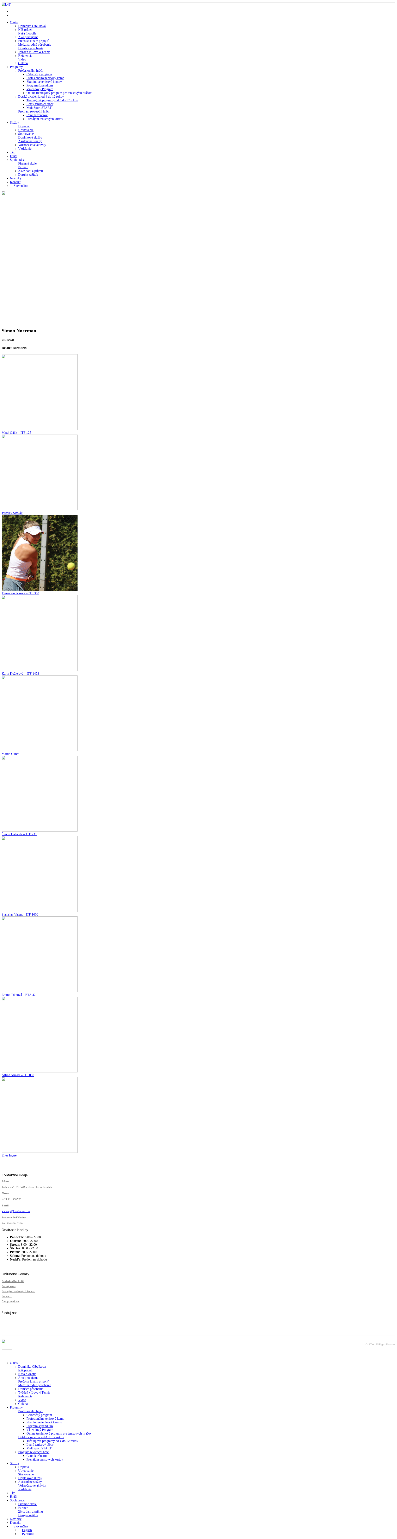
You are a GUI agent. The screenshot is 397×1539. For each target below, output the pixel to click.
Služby (14, 122)
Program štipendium (39, 85)
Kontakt (15, 182)
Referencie (25, 55)
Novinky (16, 178)
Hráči (13, 156)
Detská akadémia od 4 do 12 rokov (41, 96)
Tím (12, 152)
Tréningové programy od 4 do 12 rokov (52, 100)
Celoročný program (39, 74)
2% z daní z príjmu (30, 171)
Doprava (24, 126)
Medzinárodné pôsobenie (34, 44)
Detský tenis (9, 1286)
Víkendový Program (39, 89)
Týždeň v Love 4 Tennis (34, 52)
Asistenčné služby (30, 141)
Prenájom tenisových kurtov (44, 119)
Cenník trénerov (37, 115)
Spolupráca (17, 159)
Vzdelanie (24, 148)
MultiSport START (39, 107)
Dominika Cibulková (32, 26)
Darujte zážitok (28, 174)
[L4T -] (6, 4)
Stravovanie (26, 133)
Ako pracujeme (28, 37)
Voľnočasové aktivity (32, 145)
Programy (16, 67)
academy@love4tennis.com (28, 11)
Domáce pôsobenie (30, 48)
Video (22, 59)
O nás (14, 22)
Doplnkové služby (30, 137)
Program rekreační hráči (33, 111)
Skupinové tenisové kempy (44, 81)
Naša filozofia (27, 33)
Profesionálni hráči (30, 70)
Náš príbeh (25, 29)
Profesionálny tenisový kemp (45, 78)
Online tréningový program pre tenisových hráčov (59, 93)
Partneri (23, 167)
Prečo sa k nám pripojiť (33, 41)
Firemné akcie (27, 163)
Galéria (23, 63)
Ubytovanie (25, 130)
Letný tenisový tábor (39, 104)
